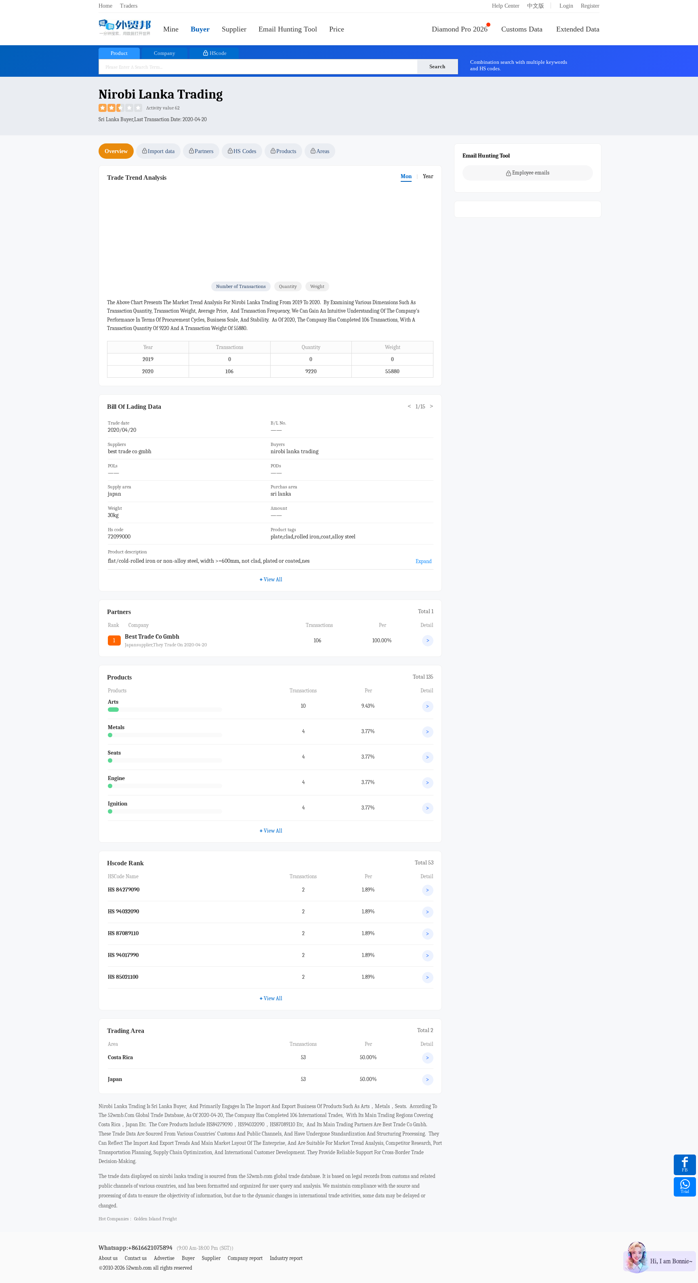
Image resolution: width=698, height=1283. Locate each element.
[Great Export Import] (125, 28)
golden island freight (155, 1219)
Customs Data (521, 29)
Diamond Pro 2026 (460, 29)
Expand (424, 561)
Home (105, 6)
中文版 (535, 6)
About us (108, 1258)
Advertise (164, 1258)
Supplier (234, 29)
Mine (171, 29)
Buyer (200, 29)
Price (336, 29)
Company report (245, 1258)
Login (566, 6)
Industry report (286, 1258)
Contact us (136, 1258)
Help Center (505, 6)
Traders (128, 6)
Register (590, 6)
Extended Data (577, 29)
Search (437, 66)
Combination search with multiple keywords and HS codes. (518, 65)
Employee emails (530, 173)
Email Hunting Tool (288, 29)
